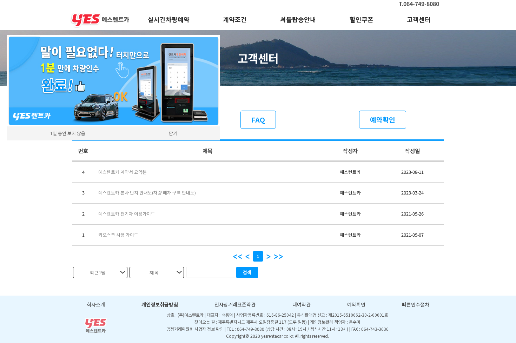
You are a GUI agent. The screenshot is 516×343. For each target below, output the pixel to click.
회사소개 (96, 304)
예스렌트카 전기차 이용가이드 (126, 213)
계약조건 (235, 19)
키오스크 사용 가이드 (118, 234)
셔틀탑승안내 (298, 19)
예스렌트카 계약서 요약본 (122, 172)
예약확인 (382, 120)
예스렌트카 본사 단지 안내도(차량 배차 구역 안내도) (147, 192)
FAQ (258, 120)
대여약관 (301, 304)
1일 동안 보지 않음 (67, 133)
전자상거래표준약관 (235, 304)
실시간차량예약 (169, 19)
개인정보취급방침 (159, 304)
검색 (247, 272)
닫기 (173, 133)
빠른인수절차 (415, 304)
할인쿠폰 (361, 19)
